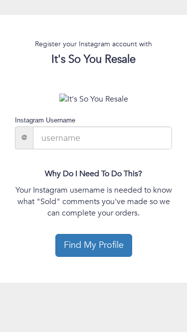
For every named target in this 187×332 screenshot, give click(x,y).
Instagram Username (45, 120)
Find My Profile (94, 245)
